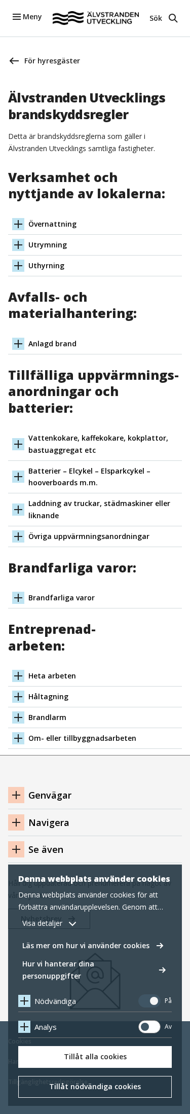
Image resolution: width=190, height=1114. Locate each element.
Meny (32, 16)
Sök (155, 18)
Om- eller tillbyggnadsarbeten (82, 738)
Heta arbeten (52, 675)
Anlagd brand (52, 343)
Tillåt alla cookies (95, 1056)
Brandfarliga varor (61, 597)
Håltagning (48, 696)
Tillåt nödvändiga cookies (95, 1086)
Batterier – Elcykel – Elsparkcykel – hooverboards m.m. (89, 477)
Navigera (48, 822)
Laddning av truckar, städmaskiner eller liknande (99, 509)
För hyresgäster (52, 60)
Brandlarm (47, 717)
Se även (45, 849)
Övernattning (52, 224)
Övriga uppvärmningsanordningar (88, 536)
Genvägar (49, 795)
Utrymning (47, 244)
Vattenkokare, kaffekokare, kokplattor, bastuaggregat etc (98, 444)
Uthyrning (46, 265)
